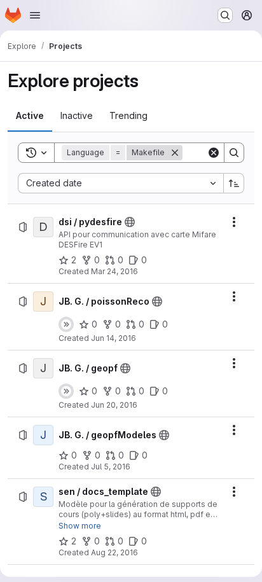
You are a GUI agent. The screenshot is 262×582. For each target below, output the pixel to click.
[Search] (234, 152)
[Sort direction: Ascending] (234, 183)
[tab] (30, 116)
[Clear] (213, 152)
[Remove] (175, 152)
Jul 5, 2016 (110, 466)
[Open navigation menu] (35, 15)
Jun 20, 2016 (114, 405)
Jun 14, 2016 (113, 338)
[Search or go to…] (225, 15)
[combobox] (120, 183)
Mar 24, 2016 (114, 271)
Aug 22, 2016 (114, 552)
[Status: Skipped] (66, 324)
